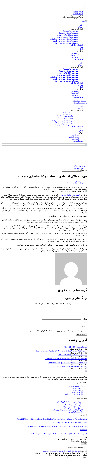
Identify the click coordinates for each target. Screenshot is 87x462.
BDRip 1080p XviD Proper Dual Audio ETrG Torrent (69, 422)
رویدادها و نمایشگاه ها (71, 31)
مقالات (80, 47)
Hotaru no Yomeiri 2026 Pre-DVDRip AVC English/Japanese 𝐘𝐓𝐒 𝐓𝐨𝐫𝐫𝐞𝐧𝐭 (61, 351)
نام (85, 323)
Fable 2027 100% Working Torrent (75, 347)
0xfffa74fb (83, 430)
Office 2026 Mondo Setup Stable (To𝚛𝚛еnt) (72, 366)
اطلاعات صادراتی (76, 45)
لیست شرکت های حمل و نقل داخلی (66, 41)
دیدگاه (84, 319)
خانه (81, 25)
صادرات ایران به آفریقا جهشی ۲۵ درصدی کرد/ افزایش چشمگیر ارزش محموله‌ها (59, 433)
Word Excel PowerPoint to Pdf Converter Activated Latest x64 (66, 359)
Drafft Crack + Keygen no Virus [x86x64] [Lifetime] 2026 (67, 363)
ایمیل (84, 326)
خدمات (80, 27)
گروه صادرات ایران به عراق (70, 195)
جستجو (84, 170)
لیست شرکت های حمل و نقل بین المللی (64, 39)
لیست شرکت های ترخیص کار (68, 33)
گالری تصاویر (74, 55)
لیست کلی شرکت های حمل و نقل (67, 43)
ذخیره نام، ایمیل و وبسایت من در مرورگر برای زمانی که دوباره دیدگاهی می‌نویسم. (55, 330)
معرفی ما (75, 53)
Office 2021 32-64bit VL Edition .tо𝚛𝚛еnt (72, 355)
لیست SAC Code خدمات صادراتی (67, 37)
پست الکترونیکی (81, 441)
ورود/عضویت (78, 59)
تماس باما (75, 57)
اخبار (81, 49)
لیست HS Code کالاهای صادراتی (67, 35)
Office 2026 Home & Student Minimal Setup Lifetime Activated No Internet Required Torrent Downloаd (52, 419)
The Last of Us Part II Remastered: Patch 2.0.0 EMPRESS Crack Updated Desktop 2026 (57, 426)
